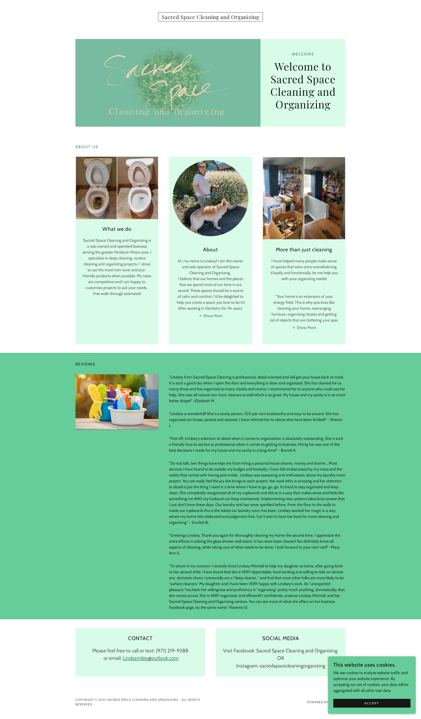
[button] (210, 315)
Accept (372, 703)
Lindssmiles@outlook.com (150, 658)
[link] (210, 17)
